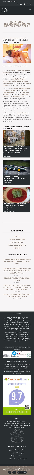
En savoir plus (22, 472)
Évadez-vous (14, 38)
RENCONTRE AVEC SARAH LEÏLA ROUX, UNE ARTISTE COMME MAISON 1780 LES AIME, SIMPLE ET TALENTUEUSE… (17, 287)
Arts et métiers (17, 242)
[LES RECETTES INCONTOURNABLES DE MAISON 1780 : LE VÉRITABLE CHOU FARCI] (16, 195)
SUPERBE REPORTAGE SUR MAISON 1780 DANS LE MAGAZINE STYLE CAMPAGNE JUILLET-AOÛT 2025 (17, 271)
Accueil (5, 38)
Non (14, 472)
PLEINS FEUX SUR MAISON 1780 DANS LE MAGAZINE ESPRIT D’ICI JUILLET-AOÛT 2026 (17, 262)
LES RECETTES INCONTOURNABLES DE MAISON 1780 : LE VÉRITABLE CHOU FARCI (15, 206)
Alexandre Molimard (13, 66)
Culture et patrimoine (17, 245)
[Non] (32, 470)
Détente (23, 38)
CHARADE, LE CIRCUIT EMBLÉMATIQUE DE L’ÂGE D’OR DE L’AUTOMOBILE (15, 178)
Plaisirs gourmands (17, 239)
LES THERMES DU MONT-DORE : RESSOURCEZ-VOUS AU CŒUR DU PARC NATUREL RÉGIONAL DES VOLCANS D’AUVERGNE (15, 150)
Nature (17, 236)
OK (10, 472)
